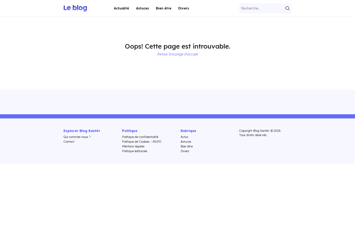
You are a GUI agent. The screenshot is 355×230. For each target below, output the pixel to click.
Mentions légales (133, 146)
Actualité (121, 8)
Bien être (163, 8)
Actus (184, 137)
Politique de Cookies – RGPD (141, 142)
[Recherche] (288, 8)
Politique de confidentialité (140, 137)
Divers (183, 8)
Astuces (142, 8)
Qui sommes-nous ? (77, 137)
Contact (68, 142)
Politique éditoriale (134, 151)
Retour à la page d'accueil (177, 54)
